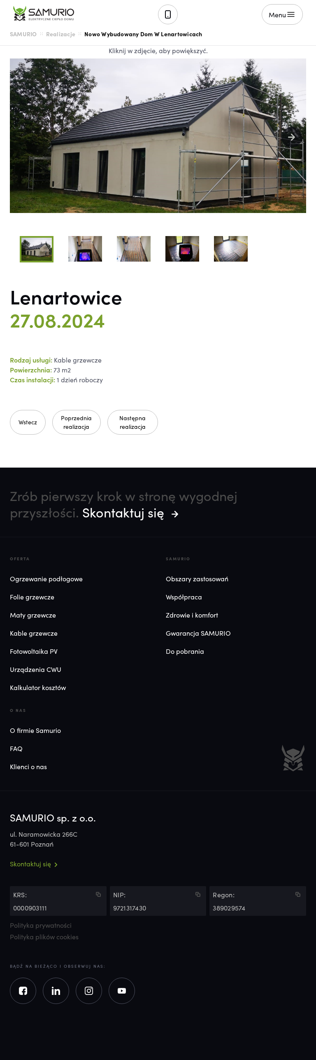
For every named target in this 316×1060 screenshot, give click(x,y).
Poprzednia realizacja (76, 422)
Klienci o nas (28, 766)
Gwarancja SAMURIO (198, 632)
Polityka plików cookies (44, 936)
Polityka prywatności (41, 924)
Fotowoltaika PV (34, 650)
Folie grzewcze (32, 596)
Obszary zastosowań (197, 578)
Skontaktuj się (123, 512)
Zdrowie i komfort (192, 614)
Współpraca (184, 596)
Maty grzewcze (33, 614)
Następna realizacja (132, 422)
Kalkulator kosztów (38, 687)
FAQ (16, 748)
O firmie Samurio (35, 730)
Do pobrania (185, 650)
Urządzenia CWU (35, 669)
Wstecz (28, 422)
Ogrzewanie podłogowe (46, 578)
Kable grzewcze (34, 632)
